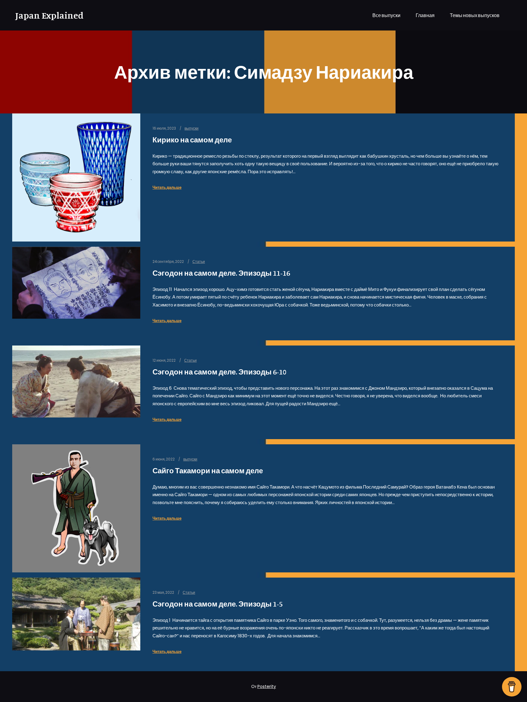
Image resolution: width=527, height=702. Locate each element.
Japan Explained (45, 15)
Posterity (266, 686)
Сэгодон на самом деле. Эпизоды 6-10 (219, 371)
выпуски (192, 128)
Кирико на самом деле (192, 139)
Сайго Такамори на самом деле (207, 470)
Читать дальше (166, 187)
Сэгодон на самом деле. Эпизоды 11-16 (221, 273)
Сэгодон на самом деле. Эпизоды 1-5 (217, 604)
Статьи (198, 261)
